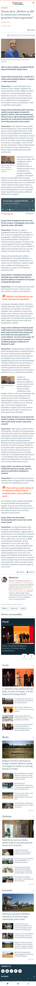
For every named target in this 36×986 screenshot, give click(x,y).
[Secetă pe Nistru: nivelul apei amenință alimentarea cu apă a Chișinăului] (7, 805)
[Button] (31, 30)
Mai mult (31, 810)
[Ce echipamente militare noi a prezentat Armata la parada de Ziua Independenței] (7, 701)
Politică (4, 8)
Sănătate (6, 816)
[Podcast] (18, 983)
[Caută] (28, 983)
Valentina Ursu (5, 22)
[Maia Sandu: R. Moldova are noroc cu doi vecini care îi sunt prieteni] (7, 710)
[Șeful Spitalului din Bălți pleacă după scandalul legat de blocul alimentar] (7, 879)
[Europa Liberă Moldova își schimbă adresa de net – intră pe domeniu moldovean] (7, 718)
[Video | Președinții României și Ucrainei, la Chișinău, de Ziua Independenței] (18, 635)
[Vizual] (7, 983)
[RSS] (15, 971)
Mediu (5, 737)
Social (5, 665)
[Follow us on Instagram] (11, 971)
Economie (7, 890)
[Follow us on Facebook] (3, 971)
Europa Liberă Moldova (12, 203)
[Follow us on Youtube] (7, 971)
